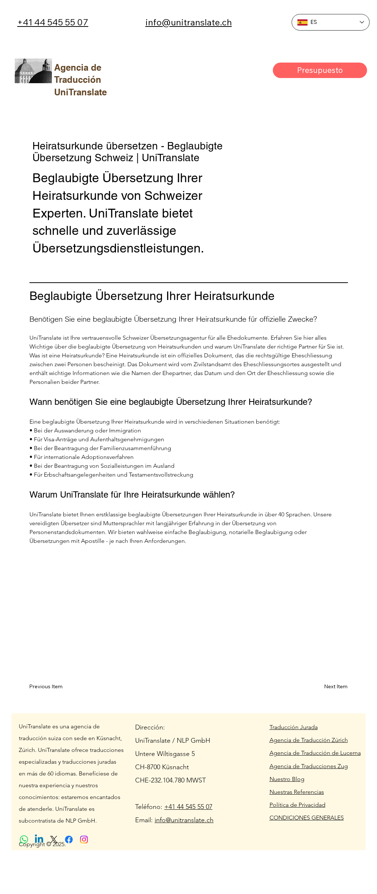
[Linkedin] (39, 839)
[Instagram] (84, 839)
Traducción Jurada (293, 727)
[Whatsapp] (24, 839)
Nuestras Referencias (296, 791)
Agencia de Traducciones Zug (308, 766)
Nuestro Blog (286, 778)
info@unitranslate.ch (188, 22)
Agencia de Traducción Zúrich (308, 739)
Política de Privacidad (297, 804)
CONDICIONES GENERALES (306, 817)
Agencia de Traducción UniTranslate (80, 79)
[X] (54, 839)
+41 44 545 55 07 (52, 22)
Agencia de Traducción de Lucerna (315, 752)
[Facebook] (69, 839)
